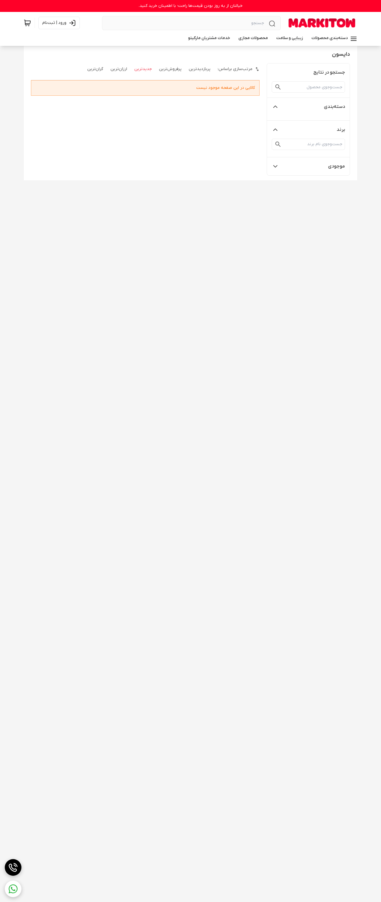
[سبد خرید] (27, 23)
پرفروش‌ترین (170, 69)
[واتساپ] (13, 889)
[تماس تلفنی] (13, 867)
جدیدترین (143, 69)
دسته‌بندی (334, 107)
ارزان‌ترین (118, 69)
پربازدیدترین (199, 69)
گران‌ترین (95, 69)
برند (341, 130)
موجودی (336, 166)
